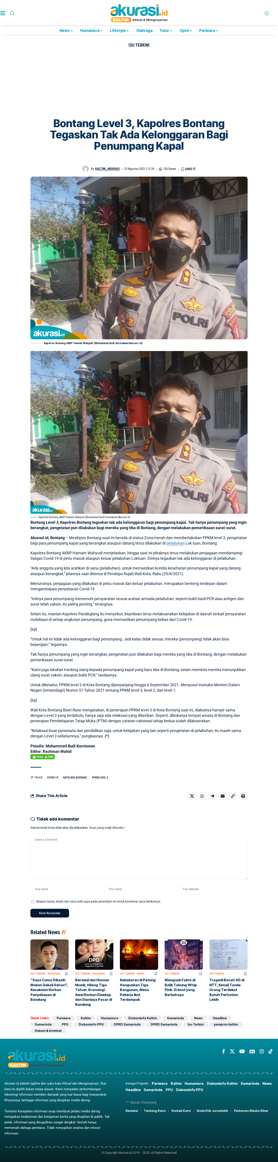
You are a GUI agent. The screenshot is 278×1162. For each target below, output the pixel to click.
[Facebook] (223, 1051)
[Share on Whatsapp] (202, 796)
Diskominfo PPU (91, 1024)
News (140, 973)
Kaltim (86, 1018)
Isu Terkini (139, 45)
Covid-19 (52, 777)
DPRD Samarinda (127, 1024)
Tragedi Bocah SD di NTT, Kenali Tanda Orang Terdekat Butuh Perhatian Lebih (226, 990)
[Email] (222, 796)
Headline (220, 1018)
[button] (11, 13)
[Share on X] (192, 796)
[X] (232, 1051)
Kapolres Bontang (75, 777)
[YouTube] (242, 1051)
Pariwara (64, 1018)
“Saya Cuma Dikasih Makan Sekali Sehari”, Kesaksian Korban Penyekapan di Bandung (49, 990)
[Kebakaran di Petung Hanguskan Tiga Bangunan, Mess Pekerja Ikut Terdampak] (139, 954)
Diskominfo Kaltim (142, 1018)
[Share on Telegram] (212, 796)
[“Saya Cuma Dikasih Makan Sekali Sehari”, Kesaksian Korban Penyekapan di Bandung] (49, 954)
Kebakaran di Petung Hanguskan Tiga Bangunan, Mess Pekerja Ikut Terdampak (138, 990)
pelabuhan (175, 543)
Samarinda (175, 1018)
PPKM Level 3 (100, 777)
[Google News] (252, 1051)
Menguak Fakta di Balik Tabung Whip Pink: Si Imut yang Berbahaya (181, 987)
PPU (65, 1024)
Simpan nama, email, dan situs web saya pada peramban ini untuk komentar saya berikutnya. (98, 901)
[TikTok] (270, 1051)
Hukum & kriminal (48, 1030)
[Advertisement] (139, 85)
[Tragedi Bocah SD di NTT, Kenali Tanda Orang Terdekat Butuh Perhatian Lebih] (228, 954)
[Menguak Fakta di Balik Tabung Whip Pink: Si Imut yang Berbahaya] (184, 954)
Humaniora (109, 1018)
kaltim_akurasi (107, 169)
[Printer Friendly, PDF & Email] (42, 756)
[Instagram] (261, 1051)
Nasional (54, 973)
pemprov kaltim (226, 1024)
